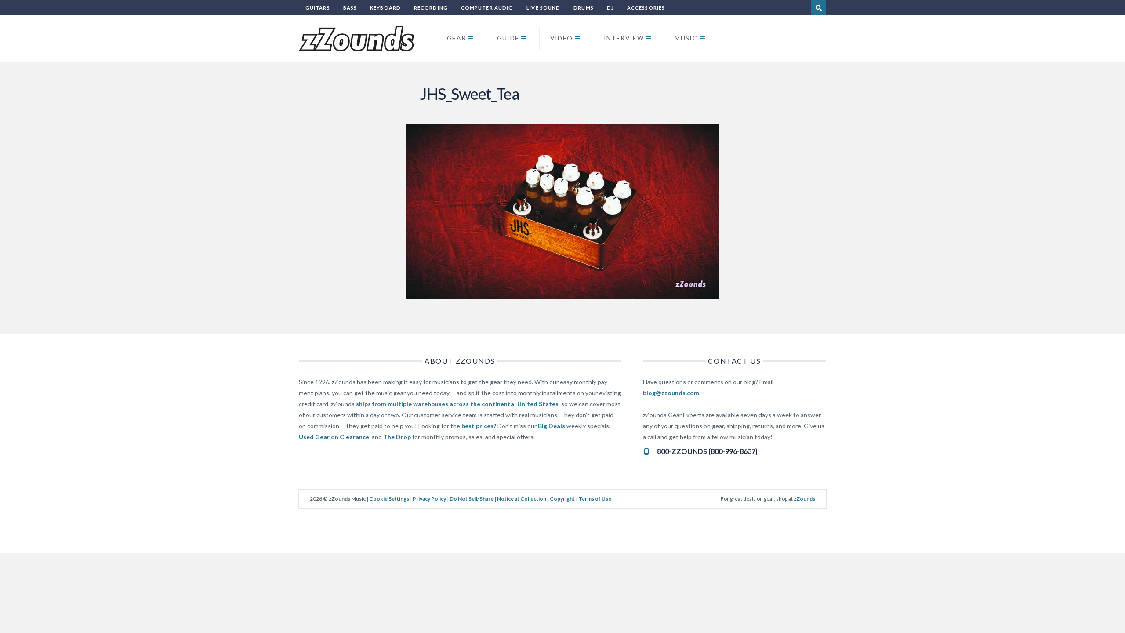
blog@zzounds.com (671, 393)
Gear (456, 38)
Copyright (562, 498)
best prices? (478, 425)
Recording (431, 8)
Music (686, 38)
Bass (350, 8)
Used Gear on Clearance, (334, 436)
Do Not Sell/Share (472, 498)
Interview (624, 38)
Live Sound (543, 8)
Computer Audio (487, 8)
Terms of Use (594, 498)
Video (561, 38)
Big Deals (551, 425)
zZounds (804, 498)
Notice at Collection (521, 498)
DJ (610, 8)
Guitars (317, 8)
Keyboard (385, 8)
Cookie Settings (389, 498)
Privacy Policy (429, 498)
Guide (508, 38)
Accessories (646, 8)
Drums (583, 8)
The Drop (397, 436)
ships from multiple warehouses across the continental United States (457, 403)
